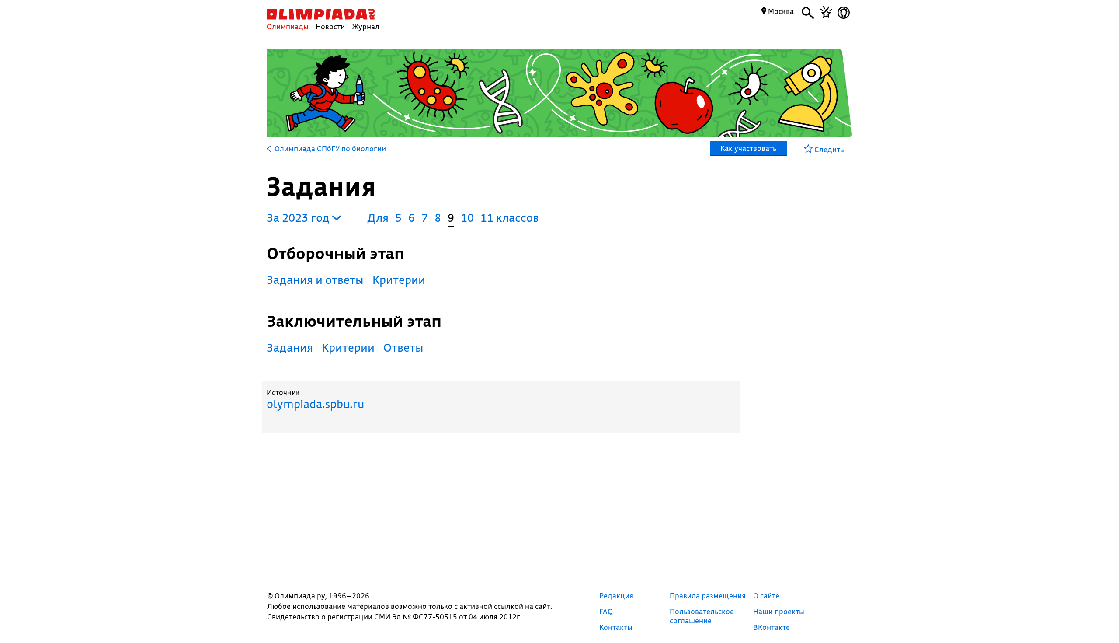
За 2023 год (299, 217)
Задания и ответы (315, 280)
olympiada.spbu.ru (315, 404)
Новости (330, 26)
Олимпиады (288, 26)
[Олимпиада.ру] (321, 14)
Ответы (403, 347)
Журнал (365, 26)
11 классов (509, 217)
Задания (290, 347)
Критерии (398, 280)
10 (467, 217)
